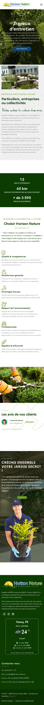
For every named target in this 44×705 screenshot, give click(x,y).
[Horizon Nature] (16, 5)
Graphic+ (12, 696)
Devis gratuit (21, 48)
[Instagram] (8, 614)
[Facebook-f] (4, 614)
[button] (22, 497)
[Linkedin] (13, 614)
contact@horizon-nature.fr (16, 674)
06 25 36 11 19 (10, 670)
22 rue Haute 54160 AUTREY (18, 678)
